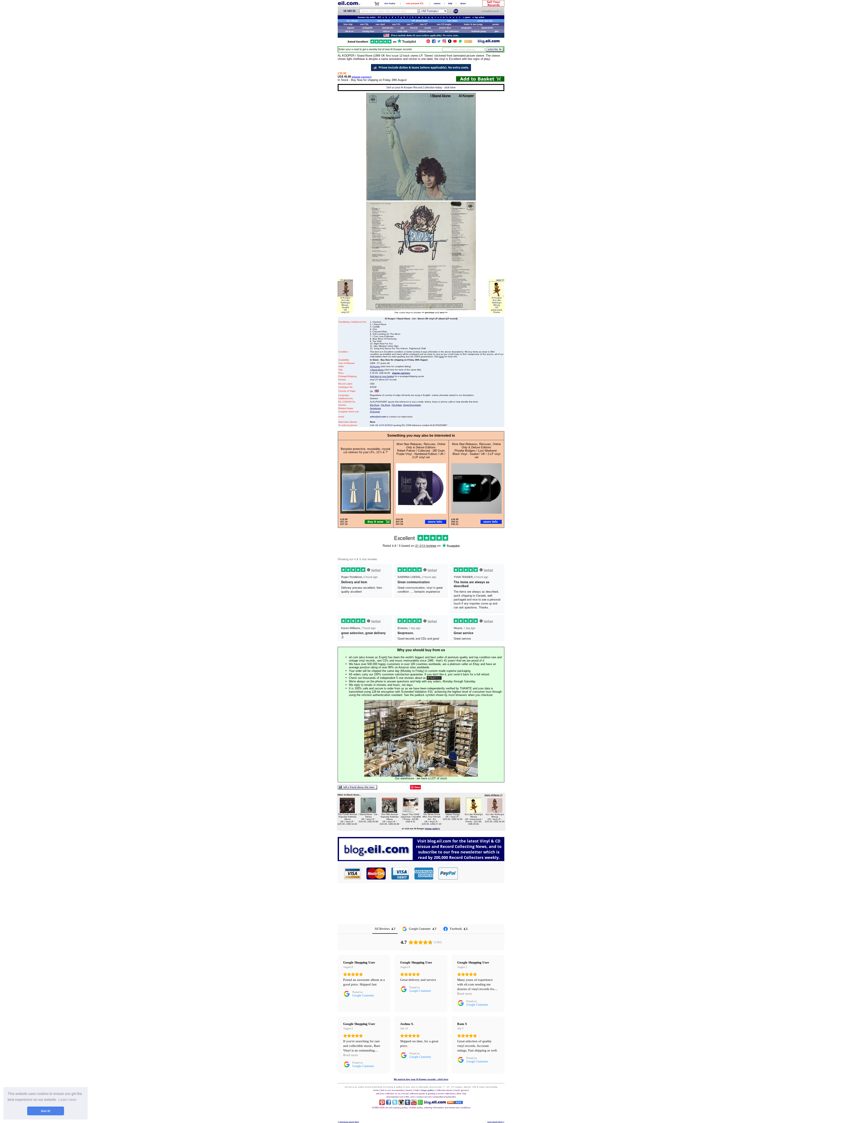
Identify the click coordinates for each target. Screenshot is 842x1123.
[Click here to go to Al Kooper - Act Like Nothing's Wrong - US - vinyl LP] (494, 812)
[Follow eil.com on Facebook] (388, 1104)
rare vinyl (380, 24)
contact (437, 3)
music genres (461, 1090)
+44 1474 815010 (383, 425)
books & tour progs (473, 24)
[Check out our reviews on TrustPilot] (434, 678)
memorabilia (487, 28)
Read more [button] (464, 993)
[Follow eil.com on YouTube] (414, 1104)
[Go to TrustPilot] (381, 43)
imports (350, 28)
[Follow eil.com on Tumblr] (407, 1104)
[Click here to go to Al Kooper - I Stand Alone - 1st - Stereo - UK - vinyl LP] (368, 812)
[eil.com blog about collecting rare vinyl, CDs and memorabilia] (421, 860)
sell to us (349, 31)
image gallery (427, 1090)
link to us (385, 1090)
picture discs (445, 28)
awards (427, 28)
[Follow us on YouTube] (455, 42)
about (463, 3)
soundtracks (388, 28)
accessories (398, 1090)
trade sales (402, 31)
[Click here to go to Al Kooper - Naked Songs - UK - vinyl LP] (452, 812)
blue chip (348, 24)
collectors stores (425, 31)
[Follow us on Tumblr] (449, 42)
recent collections (446, 1093)
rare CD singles (444, 24)
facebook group (478, 31)
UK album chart (419, 21)
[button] (481, 873)
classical (413, 28)
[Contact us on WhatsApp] (460, 42)
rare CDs (364, 24)
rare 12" (424, 24)
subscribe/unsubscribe (444, 1097)
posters (495, 24)
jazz (402, 28)
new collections (452, 31)
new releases (352, 21)
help (450, 3)
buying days (368, 31)
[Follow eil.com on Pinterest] (382, 1104)
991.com (409, 1097)
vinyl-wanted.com (394, 1097)
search (409, 1090)
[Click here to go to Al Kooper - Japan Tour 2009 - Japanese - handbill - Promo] (410, 812)
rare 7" (410, 24)
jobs (497, 31)
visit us (386, 31)
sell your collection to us (388, 1093)
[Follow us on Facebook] (433, 42)
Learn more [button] (67, 1100)
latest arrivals (383, 21)
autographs (466, 28)
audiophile (367, 28)
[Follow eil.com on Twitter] (395, 1104)
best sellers (453, 21)
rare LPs (396, 24)
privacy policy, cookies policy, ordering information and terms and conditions (432, 1107)
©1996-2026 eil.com (382, 1107)
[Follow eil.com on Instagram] (401, 1104)
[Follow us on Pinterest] (428, 42)
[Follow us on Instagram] (444, 42)
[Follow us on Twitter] (439, 42)
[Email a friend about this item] (357, 788)
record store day (485, 21)
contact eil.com (423, 1097)
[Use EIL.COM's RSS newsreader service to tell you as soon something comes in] (455, 1103)
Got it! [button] (45, 1111)
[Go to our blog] (489, 42)
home (376, 1090)
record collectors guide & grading (418, 1093)
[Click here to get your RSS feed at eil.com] (468, 42)
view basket (389, 3)
